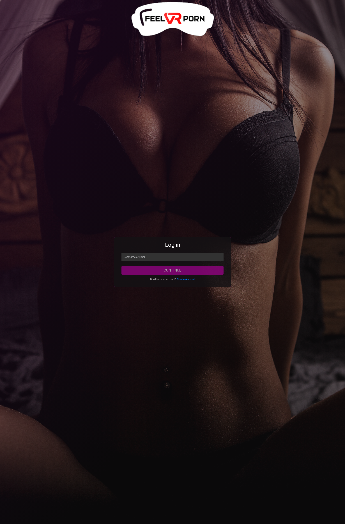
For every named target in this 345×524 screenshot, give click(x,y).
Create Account (186, 279)
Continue (172, 270)
